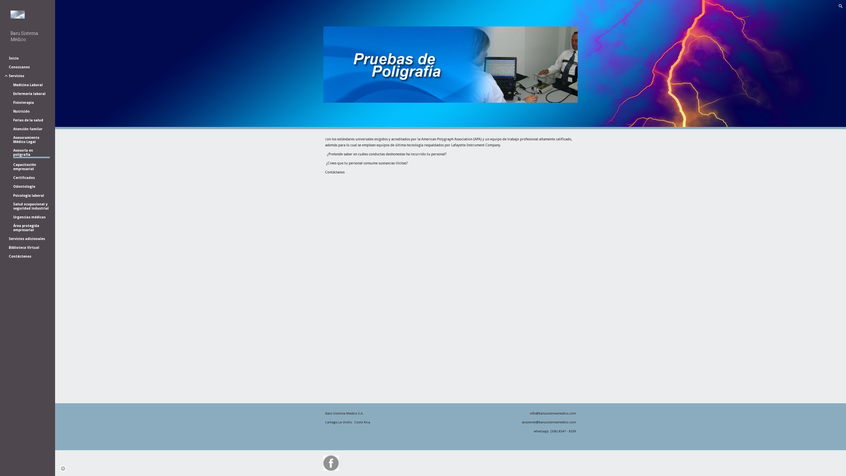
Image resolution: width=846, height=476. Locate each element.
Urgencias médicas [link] (29, 217)
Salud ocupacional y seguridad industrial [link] (31, 206)
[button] (840, 6)
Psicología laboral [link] (28, 195)
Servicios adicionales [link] (27, 239)
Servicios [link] (16, 76)
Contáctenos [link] (20, 256)
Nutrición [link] (21, 111)
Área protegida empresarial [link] (26, 228)
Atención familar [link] (28, 129)
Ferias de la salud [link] (28, 120)
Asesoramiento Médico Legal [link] (26, 140)
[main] (450, 155)
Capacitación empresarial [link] (24, 167)
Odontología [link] (24, 186)
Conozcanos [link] (19, 67)
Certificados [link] (24, 178)
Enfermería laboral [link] (29, 94)
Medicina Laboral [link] (28, 85)
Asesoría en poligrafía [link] (23, 152)
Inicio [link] (14, 58)
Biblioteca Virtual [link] (24, 247)
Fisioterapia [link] (23, 102)
